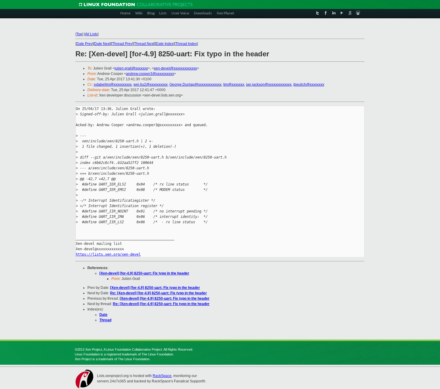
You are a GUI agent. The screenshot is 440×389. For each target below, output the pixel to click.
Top (79, 34)
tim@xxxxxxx (233, 84)
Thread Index (186, 44)
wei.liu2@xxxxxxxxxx (150, 84)
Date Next (102, 44)
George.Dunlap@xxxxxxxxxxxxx (195, 84)
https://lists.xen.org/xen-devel (108, 254)
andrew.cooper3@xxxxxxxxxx (150, 74)
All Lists (91, 34)
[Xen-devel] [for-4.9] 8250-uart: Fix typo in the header (144, 273)
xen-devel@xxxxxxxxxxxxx (175, 68)
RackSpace (162, 376)
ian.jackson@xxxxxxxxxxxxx (269, 84)
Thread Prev (122, 44)
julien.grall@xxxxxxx (131, 68)
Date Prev (84, 44)
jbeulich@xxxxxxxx (308, 84)
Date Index (165, 44)
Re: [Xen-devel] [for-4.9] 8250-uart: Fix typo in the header (158, 293)
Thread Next (144, 44)
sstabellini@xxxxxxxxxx (113, 84)
